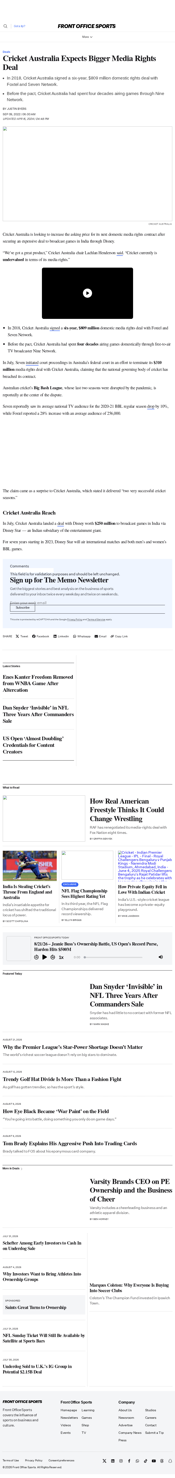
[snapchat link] (170, 1461)
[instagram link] (121, 1461)
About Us (125, 1410)
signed (55, 327)
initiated (32, 362)
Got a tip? (19, 26)
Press (122, 1440)
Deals (6, 52)
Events (65, 1433)
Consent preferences (61, 1460)
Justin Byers (17, 109)
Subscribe (22, 607)
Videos (66, 1425)
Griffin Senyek (102, 838)
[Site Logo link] (86, 26)
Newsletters (69, 1418)
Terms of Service (96, 619)
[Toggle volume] (161, 957)
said (120, 252)
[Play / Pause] (44, 957)
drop (150, 406)
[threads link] (162, 1461)
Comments (19, 566)
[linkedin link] (113, 1461)
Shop (85, 1425)
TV (84, 1433)
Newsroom (126, 1418)
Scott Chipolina (17, 921)
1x (61, 957)
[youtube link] (154, 1461)
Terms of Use (11, 1460)
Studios (150, 1410)
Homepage (69, 1410)
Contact (151, 1425)
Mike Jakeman (130, 916)
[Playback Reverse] (36, 957)
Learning (88, 1410)
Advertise (125, 1425)
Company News (130, 1433)
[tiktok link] (145, 1461)
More (85, 37)
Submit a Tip (154, 1433)
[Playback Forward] (53, 957)
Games (87, 1418)
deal (60, 523)
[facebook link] (129, 1461)
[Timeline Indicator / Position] (85, 957)
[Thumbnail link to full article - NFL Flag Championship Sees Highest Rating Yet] (87, 865)
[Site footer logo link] (22, 1402)
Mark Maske (101, 1024)
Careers (150, 1418)
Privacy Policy (74, 619)
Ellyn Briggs (73, 920)
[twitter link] (104, 1461)
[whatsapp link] (137, 1461)
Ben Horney (101, 1219)
